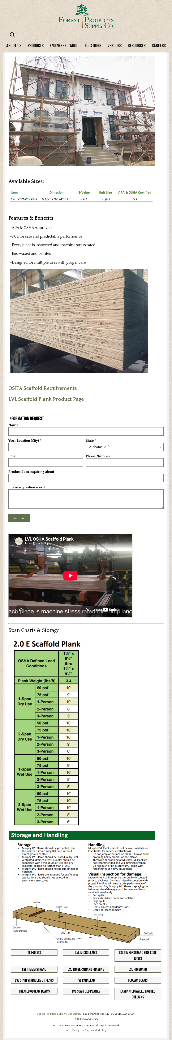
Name (13, 425)
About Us (13, 45)
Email (12, 456)
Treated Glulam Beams (34, 991)
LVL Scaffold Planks (86, 991)
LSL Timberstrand (34, 969)
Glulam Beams (137, 980)
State (90, 441)
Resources (137, 45)
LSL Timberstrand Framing (86, 969)
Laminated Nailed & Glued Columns (137, 994)
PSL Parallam (86, 980)
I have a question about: (27, 487)
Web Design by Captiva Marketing (86, 1030)
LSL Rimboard (138, 969)
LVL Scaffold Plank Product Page (46, 399)
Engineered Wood (64, 45)
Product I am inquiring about (31, 472)
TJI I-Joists (34, 952)
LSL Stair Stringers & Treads (34, 980)
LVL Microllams (86, 952)
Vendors (115, 45)
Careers (159, 45)
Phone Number (98, 456)
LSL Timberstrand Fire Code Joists (137, 955)
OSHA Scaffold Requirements (42, 388)
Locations (93, 45)
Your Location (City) (23, 441)
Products (36, 45)
